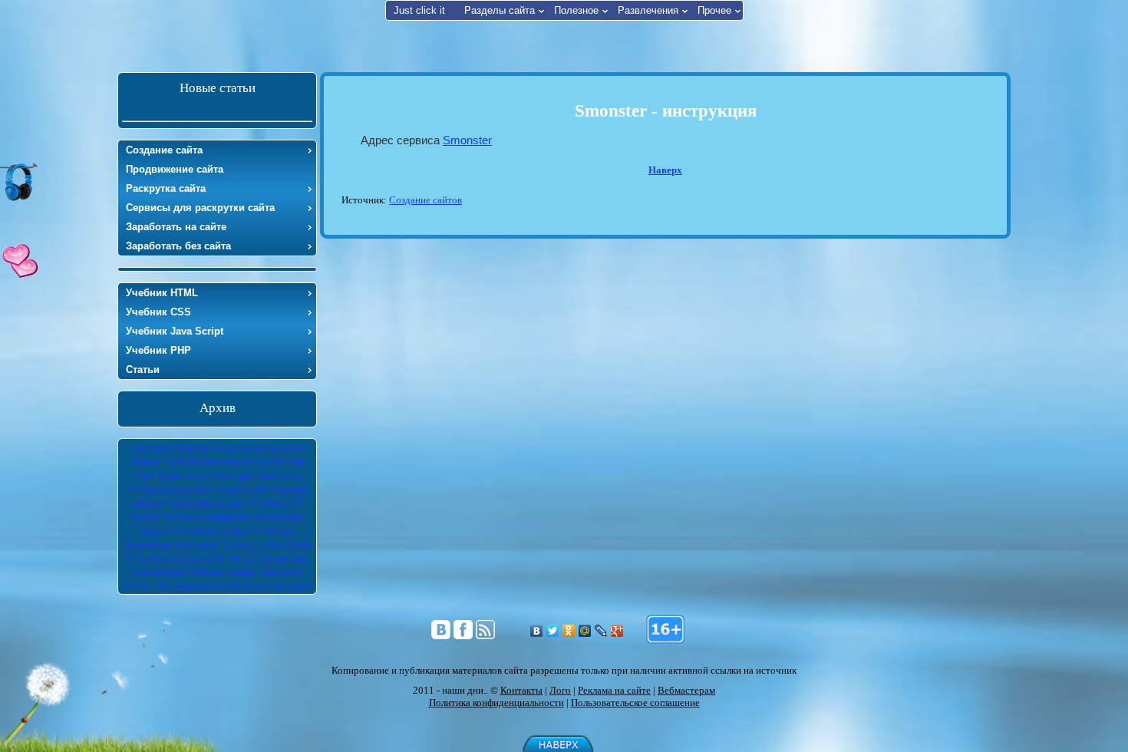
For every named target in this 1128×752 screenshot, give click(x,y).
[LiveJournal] (601, 631)
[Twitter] (553, 631)
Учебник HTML (162, 292)
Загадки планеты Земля (257, 448)
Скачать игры (201, 531)
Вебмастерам (686, 690)
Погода (278, 531)
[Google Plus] (617, 631)
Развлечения (648, 10)
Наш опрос (282, 572)
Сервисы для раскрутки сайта (200, 207)
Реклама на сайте (614, 690)
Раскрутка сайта (166, 188)
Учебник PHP (158, 350)
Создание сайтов (425, 200)
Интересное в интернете (266, 586)
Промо (144, 517)
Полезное (576, 10)
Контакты (521, 690)
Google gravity (242, 489)
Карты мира (180, 475)
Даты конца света (267, 475)
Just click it (419, 10)
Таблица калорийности (204, 517)
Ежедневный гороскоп (169, 489)
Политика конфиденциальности (496, 702)
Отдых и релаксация (268, 558)
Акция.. (138, 586)
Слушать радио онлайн (267, 544)
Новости (192, 448)
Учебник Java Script (174, 331)
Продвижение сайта (174, 169)
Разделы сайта (499, 10)
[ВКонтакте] (537, 631)
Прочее (714, 10)
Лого (560, 690)
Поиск (218, 475)
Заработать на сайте (176, 227)
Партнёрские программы (172, 544)
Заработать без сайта (178, 246)
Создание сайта (164, 150)
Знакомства (152, 462)
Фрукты (245, 531)
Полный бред (157, 572)
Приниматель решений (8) (176, 558)
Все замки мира (187, 586)
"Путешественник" (222, 572)
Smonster (467, 140)
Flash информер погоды (223, 462)
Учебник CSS (158, 312)
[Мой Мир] (585, 631)
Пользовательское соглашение (635, 702)
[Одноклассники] (569, 631)
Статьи (143, 369)
